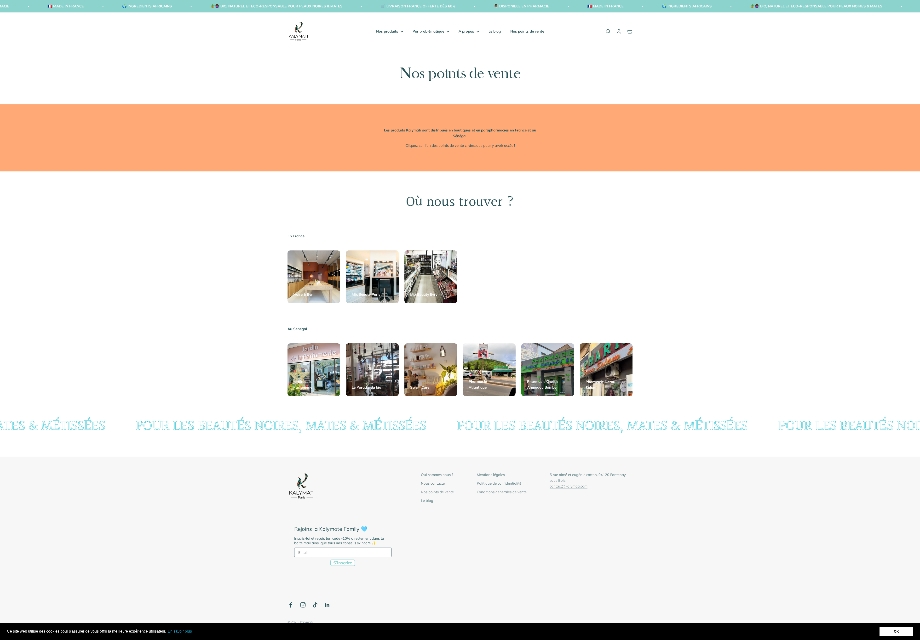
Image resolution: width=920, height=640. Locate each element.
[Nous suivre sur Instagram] (303, 605)
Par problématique (428, 31)
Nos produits (387, 31)
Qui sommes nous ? (437, 474)
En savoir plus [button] (180, 631)
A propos (466, 31)
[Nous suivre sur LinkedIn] (327, 605)
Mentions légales (491, 474)
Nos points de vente (527, 31)
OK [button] (896, 631)
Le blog (495, 31)
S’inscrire (342, 563)
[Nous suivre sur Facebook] (291, 605)
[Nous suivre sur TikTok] (315, 605)
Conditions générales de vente (502, 492)
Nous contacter (433, 483)
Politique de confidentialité (499, 483)
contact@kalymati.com (568, 486)
